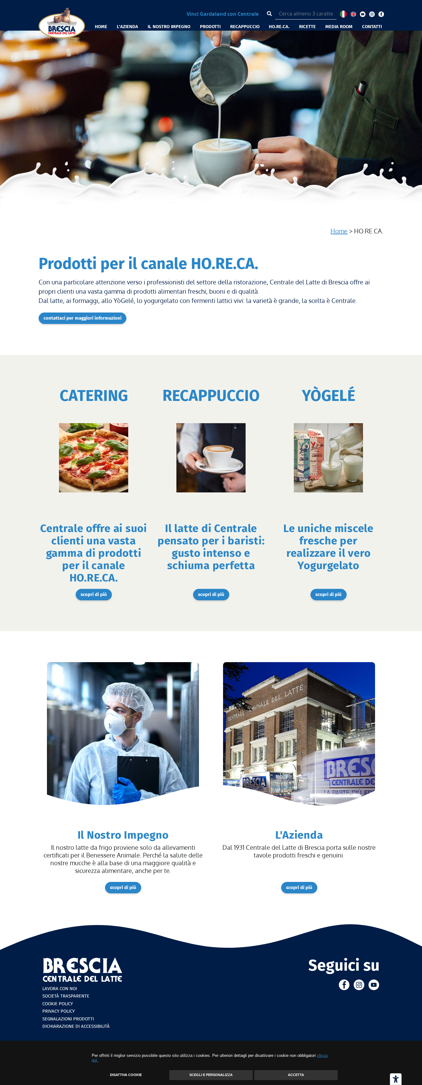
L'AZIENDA (127, 26)
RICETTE (307, 26)
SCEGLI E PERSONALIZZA (211, 1075)
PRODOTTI (210, 26)
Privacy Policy (58, 1011)
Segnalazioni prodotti (68, 1019)
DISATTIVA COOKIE (126, 1075)
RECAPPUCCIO (245, 26)
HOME (101, 26)
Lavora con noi (59, 988)
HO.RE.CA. (279, 26)
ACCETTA (296, 1075)
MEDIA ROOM (338, 26)
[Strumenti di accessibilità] (396, 1079)
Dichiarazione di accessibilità (76, 1026)
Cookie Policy (57, 1003)
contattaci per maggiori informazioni (82, 318)
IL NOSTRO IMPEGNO (169, 26)
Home (339, 231)
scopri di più (94, 594)
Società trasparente (65, 996)
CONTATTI (372, 26)
